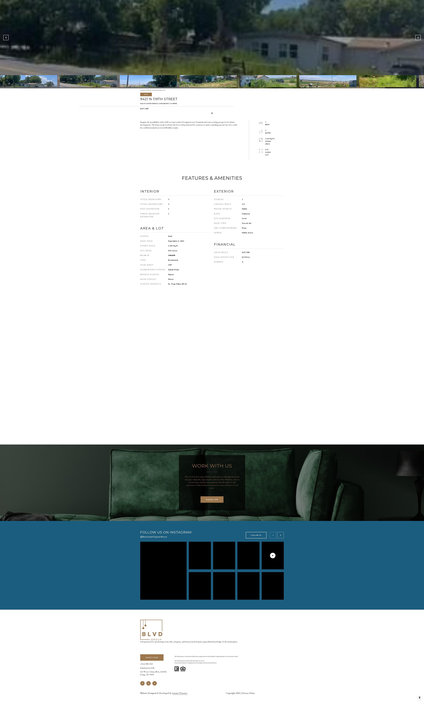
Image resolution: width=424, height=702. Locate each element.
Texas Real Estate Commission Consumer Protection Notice (196, 663)
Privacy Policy (248, 693)
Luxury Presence (179, 693)
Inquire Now (212, 500)
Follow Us (256, 535)
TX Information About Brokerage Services (189, 660)
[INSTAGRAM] (148, 683)
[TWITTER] (154, 683)
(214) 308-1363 (146, 664)
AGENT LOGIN (152, 657)
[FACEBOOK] (142, 683)
